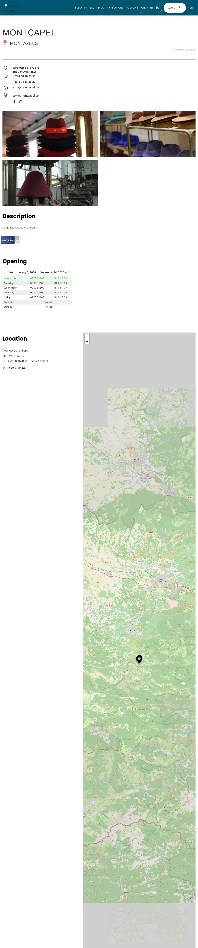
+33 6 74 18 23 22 (24, 81)
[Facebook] (16, 102)
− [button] (87, 341)
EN (191, 7)
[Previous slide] (4, 273)
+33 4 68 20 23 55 (24, 76)
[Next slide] (69, 273)
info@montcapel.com (27, 87)
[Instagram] (22, 102)
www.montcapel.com (27, 95)
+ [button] (87, 336)
